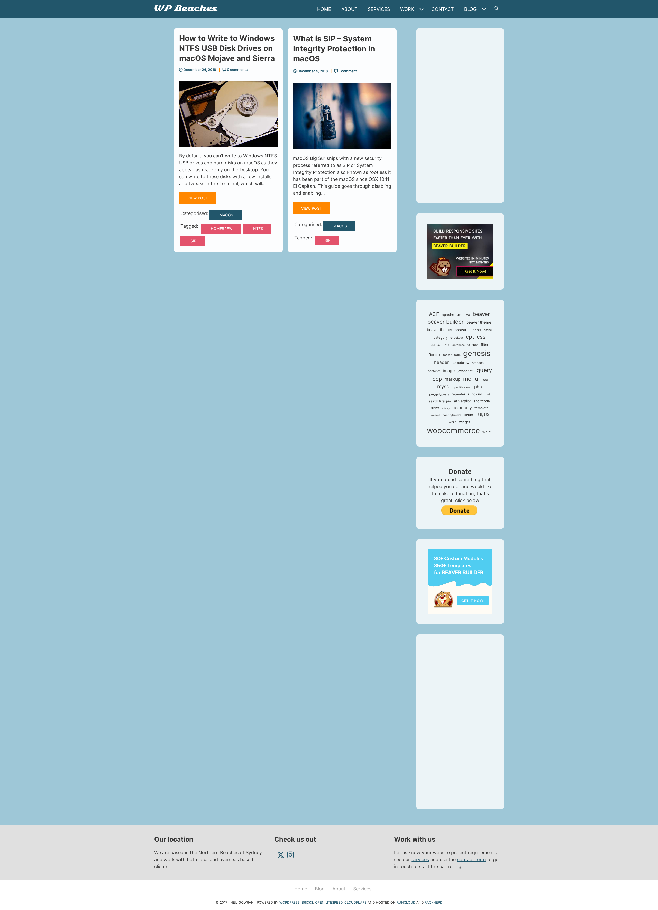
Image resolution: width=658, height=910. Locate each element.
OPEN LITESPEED (328, 902)
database (458, 345)
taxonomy (462, 407)
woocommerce (453, 430)
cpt (470, 337)
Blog (470, 9)
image (449, 370)
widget (464, 422)
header (441, 362)
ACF (434, 314)
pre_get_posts (439, 394)
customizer (440, 344)
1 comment (347, 71)
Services (379, 9)
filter (484, 345)
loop (436, 379)
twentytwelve (452, 415)
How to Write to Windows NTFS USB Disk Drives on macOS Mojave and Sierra (227, 48)
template (481, 408)
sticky (446, 408)
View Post (197, 198)
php (478, 386)
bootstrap (462, 330)
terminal (434, 415)
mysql (443, 386)
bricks (477, 330)
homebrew (221, 228)
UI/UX (483, 414)
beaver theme (478, 322)
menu (470, 378)
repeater (458, 394)
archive (463, 314)
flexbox (435, 355)
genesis (476, 353)
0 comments (237, 70)
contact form (471, 859)
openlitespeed (462, 387)
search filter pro (440, 401)
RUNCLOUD (406, 902)
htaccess (478, 363)
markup (452, 379)
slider (434, 408)
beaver (481, 314)
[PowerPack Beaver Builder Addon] (460, 581)
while (452, 422)
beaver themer (439, 329)
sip (193, 241)
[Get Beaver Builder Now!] (460, 251)
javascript (465, 371)
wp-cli (487, 432)
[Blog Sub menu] (485, 9)
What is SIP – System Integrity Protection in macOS (334, 48)
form (457, 355)
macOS (226, 215)
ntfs (258, 228)
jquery (483, 370)
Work (407, 9)
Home (324, 9)
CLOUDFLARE (355, 902)
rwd (487, 394)
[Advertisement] (460, 115)
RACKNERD (433, 902)
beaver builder (445, 321)
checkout (456, 338)
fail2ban (472, 345)
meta (484, 379)
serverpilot (462, 401)
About (349, 9)
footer (447, 355)
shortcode (481, 401)
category (441, 337)
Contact (443, 9)
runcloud (475, 394)
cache (488, 330)
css (481, 337)
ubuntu (470, 415)
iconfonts (433, 371)
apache (448, 315)
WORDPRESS (289, 902)
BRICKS (307, 902)
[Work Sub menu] (422, 9)
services (420, 859)
